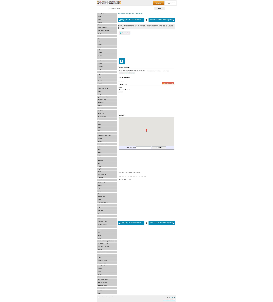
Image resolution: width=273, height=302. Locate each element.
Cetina (99, 91)
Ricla (99, 232)
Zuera (99, 293)
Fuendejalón (101, 110)
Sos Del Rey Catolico (102, 252)
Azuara (99, 41)
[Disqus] (146, 200)
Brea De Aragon (101, 61)
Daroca (99, 94)
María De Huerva (102, 174)
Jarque (99, 127)
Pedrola (99, 207)
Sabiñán (99, 235)
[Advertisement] (146, 46)
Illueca (99, 121)
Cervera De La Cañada (103, 88)
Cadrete (99, 74)
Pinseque (100, 218)
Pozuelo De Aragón (102, 221)
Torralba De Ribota (102, 260)
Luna (99, 163)
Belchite (100, 47)
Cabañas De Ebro (102, 72)
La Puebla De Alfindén (103, 144)
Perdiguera (100, 210)
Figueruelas (100, 108)
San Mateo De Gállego (103, 243)
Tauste (99, 257)
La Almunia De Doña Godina (104, 135)
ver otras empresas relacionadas (126, 73)
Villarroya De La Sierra (103, 288)
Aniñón (99, 33)
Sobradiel (100, 249)
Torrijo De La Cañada (103, 265)
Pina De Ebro (101, 216)
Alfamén (100, 25)
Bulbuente (100, 66)
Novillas (99, 193)
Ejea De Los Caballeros (103, 97)
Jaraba (99, 124)
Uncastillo (100, 268)
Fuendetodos (101, 113)
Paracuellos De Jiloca (102, 202)
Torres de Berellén (102, 263)
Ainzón (99, 16)
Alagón (99, 19)
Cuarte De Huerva (102, 13)
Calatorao (100, 80)
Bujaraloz (100, 63)
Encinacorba (100, 102)
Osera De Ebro (101, 196)
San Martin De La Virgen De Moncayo (106, 241)
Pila (98, 213)
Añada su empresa (170, 2)
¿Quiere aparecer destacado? (159, 2)
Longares (100, 152)
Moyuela (100, 185)
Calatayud (100, 77)
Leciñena (100, 146)
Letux (99, 149)
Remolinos (100, 229)
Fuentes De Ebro (102, 116)
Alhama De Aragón (102, 27)
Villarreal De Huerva (102, 285)
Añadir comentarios (126, 32)
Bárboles (100, 44)
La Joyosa (100, 138)
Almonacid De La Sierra (103, 30)
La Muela (100, 141)
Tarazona (100, 254)
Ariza (99, 36)
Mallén (99, 171)
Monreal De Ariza (102, 180)
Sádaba (99, 238)
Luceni (99, 157)
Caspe (99, 85)
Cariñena (100, 83)
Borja (99, 58)
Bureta (99, 69)
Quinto (99, 227)
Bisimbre (100, 52)
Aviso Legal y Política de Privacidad (169, 300)
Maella (99, 166)
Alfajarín (100, 22)
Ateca (99, 38)
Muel (99, 188)
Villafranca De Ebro (102, 277)
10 (145, 176)
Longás (99, 155)
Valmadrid (100, 274)
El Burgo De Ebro (102, 99)
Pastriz (99, 205)
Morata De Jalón (101, 182)
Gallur (99, 119)
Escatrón (100, 105)
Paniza (99, 199)
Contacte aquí (172, 297)
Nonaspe (100, 191)
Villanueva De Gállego (103, 282)
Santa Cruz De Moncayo (103, 246)
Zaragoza (100, 290)
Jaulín (99, 130)
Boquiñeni (100, 55)
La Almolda (100, 133)
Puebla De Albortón (102, 224)
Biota (99, 49)
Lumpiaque (100, 160)
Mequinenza (100, 177)
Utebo (99, 271)
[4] (146, 20)
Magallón (100, 169)
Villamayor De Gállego (103, 279)
